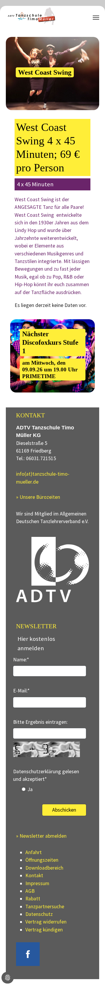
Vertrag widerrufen (45, 922)
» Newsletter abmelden (41, 836)
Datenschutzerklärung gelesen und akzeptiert (46, 775)
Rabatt (32, 898)
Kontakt (34, 875)
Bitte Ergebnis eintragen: (40, 722)
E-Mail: (21, 690)
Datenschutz (39, 914)
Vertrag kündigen (44, 929)
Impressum (37, 883)
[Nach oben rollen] (91, 971)
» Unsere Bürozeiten (38, 497)
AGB (30, 891)
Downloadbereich (44, 868)
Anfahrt (33, 852)
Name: (21, 659)
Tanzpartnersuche (44, 906)
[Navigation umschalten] (96, 18)
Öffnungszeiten (41, 860)
